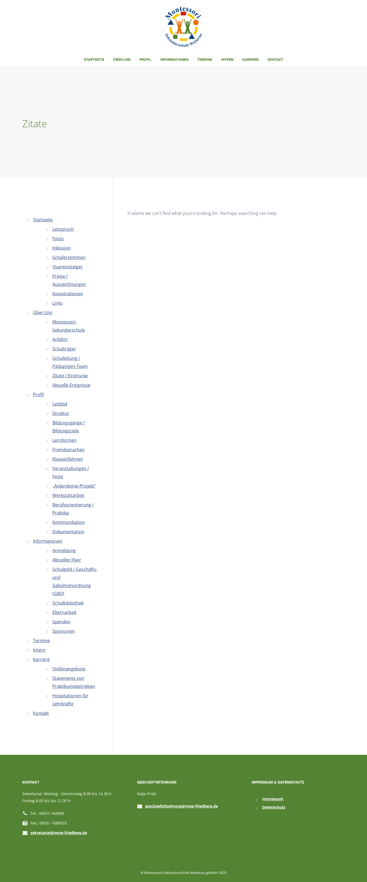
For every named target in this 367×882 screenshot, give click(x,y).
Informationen (174, 60)
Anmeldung (64, 550)
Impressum (272, 798)
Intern (227, 60)
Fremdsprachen (68, 450)
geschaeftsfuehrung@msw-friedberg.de (181, 806)
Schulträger (64, 349)
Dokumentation (68, 532)
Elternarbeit (64, 612)
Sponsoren (63, 631)
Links (57, 303)
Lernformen (64, 440)
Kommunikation (68, 522)
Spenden (61, 622)
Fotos (58, 238)
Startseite (94, 60)
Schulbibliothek (68, 603)
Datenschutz (273, 807)
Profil (145, 60)
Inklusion (61, 248)
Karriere (250, 60)
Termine (204, 60)
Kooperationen (67, 294)
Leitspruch (63, 229)
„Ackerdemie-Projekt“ (74, 486)
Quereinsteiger (67, 267)
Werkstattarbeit (68, 495)
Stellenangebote (68, 669)
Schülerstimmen (69, 257)
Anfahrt (60, 339)
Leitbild (59, 404)
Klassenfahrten (67, 459)
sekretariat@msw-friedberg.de (58, 832)
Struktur (60, 413)
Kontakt (275, 60)
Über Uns (122, 60)
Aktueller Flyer (66, 560)
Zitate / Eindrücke (70, 376)
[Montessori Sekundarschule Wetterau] (183, 26)
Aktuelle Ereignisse (71, 385)
